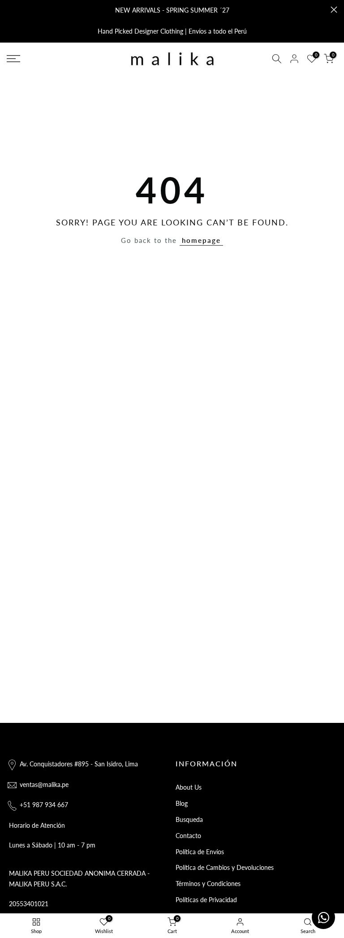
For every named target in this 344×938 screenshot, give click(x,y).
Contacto (188, 835)
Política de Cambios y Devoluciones (225, 867)
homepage (201, 240)
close (10, 9)
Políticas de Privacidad (206, 899)
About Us (189, 787)
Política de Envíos (200, 852)
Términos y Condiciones (208, 883)
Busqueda (189, 819)
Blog (182, 803)
